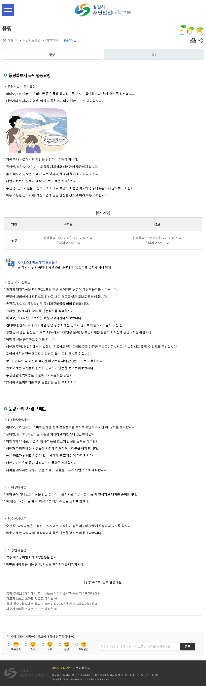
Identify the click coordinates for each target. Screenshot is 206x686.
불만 (66, 648)
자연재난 (51, 40)
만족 (32, 648)
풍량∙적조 (70, 40)
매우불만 (83, 648)
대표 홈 (13, 40)
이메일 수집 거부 (61, 668)
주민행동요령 (31, 40)
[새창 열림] (200, 40)
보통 (49, 648)
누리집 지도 (83, 668)
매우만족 (16, 648)
